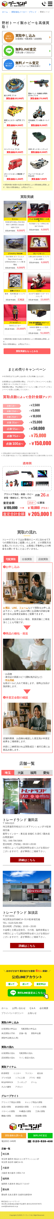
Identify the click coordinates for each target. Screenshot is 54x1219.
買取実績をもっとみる (27, 351)
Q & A (32, 1008)
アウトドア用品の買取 (11, 1102)
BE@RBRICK (7, 1082)
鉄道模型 (5, 1073)
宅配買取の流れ (26, 1053)
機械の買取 (6, 1116)
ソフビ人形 (20, 1078)
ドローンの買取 (8, 1111)
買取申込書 (36, 1033)
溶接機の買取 (21, 1116)
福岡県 (5, 1178)
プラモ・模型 (35, 1078)
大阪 (21, 772)
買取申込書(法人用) (9, 1038)
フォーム (23, 608)
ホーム (5, 12)
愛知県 (5, 1189)
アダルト (19, 1087)
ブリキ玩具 (6, 1078)
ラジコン (29, 1073)
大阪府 (5, 1168)
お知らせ (32, 1013)
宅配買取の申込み (29, 1029)
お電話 (6, 608)
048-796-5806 (15, 841)
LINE (14, 608)
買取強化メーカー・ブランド (24, 12)
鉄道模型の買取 (22, 1107)
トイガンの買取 (40, 1107)
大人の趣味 (6, 1087)
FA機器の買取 (25, 1111)
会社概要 (43, 1008)
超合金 (40, 1073)
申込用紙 (9, 680)
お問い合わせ (18, 1008)
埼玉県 (5, 1154)
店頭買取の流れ (8, 1058)
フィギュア (22, 1082)
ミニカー (17, 1073)
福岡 (33, 772)
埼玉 (8, 772)
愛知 (46, 772)
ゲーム (34, 1082)
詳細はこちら (27, 859)
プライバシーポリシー (12, 1013)
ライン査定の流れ (27, 1058)
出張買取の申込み (9, 1029)
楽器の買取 (6, 1107)
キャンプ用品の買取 (33, 1102)
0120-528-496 (15, 923)
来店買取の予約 (8, 1033)
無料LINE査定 (40, 1135)
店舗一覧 (23, 1033)
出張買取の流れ (8, 1053)
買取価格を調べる (14, 1135)
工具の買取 (40, 1111)
